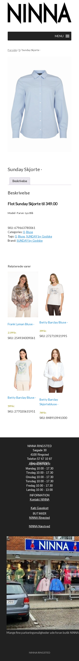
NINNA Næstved (39, 526)
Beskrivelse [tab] (20, 181)
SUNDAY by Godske (39, 236)
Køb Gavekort (39, 508)
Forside (12, 50)
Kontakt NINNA (39, 499)
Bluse (29, 232)
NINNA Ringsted (39, 517)
